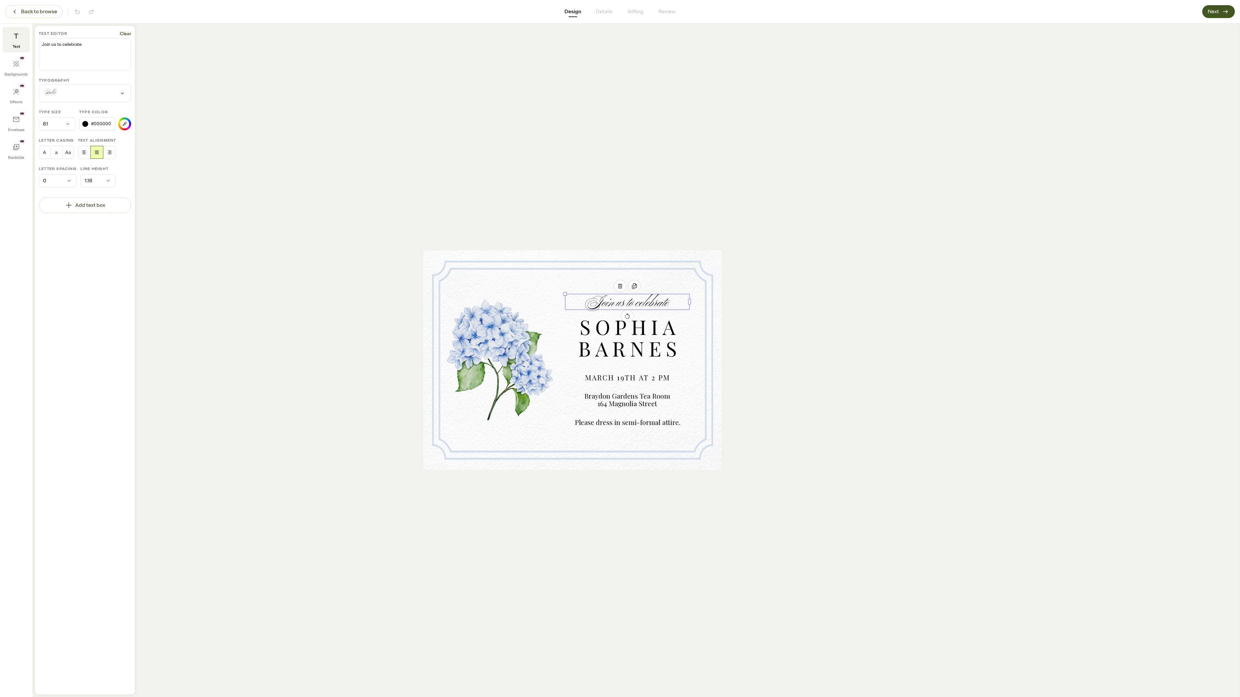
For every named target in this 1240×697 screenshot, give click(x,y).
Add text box (90, 205)
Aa (68, 152)
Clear (125, 33)
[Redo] (91, 11)
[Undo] (77, 11)
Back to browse (39, 11)
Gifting (635, 11)
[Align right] (109, 152)
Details (604, 11)
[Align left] (84, 152)
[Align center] (96, 152)
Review (667, 11)
